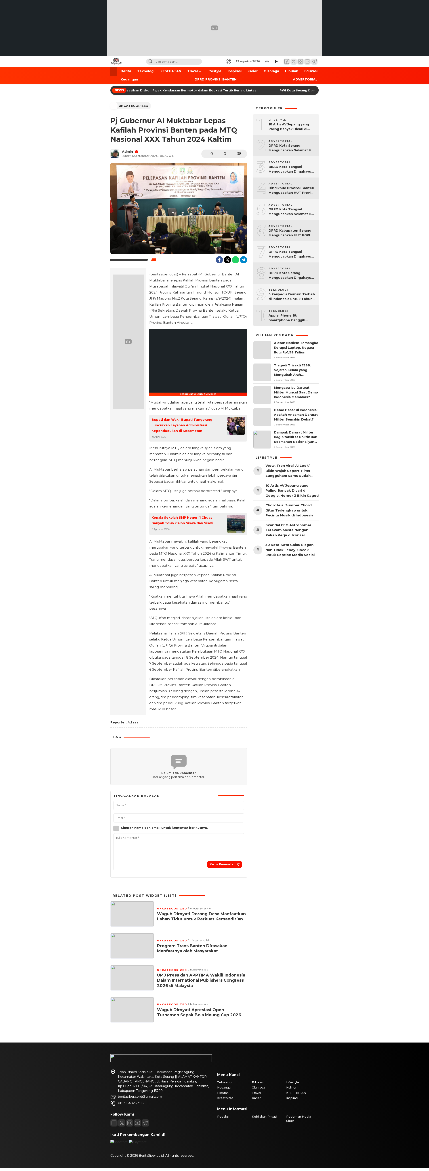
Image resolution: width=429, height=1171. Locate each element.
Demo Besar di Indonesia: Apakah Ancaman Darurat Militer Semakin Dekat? (296, 414)
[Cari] (150, 61)
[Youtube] (137, 1123)
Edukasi (311, 71)
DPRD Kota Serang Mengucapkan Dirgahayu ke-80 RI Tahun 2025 (290, 275)
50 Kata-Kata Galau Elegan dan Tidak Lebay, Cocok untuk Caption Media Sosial (290, 550)
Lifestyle (213, 71)
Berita (126, 71)
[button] (229, 61)
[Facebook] (287, 62)
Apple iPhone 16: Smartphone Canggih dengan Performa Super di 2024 (291, 318)
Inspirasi (235, 71)
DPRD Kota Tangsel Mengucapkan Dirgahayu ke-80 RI (290, 254)
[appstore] (119, 1142)
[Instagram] (300, 62)
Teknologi (145, 71)
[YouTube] (307, 62)
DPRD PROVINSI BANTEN (216, 79)
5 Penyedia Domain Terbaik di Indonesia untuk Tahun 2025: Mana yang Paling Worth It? (292, 296)
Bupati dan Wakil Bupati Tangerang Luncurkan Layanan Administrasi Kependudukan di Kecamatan (181, 425)
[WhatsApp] (235, 259)
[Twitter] (293, 62)
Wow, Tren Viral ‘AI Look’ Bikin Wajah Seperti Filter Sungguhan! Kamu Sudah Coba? (288, 470)
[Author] (115, 154)
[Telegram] (314, 62)
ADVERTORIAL (305, 79)
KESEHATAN (170, 71)
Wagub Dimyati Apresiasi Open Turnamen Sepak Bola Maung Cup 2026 (199, 1012)
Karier (253, 71)
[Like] (206, 153)
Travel (192, 71)
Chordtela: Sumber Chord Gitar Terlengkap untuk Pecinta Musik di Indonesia (289, 510)
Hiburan (291, 71)
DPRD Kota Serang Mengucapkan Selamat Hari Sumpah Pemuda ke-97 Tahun (292, 148)
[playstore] (138, 1142)
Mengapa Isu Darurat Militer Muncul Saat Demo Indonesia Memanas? (296, 392)
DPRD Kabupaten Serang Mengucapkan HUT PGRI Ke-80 (290, 233)
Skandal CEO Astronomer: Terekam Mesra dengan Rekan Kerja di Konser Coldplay (288, 530)
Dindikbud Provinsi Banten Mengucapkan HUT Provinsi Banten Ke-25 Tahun (292, 190)
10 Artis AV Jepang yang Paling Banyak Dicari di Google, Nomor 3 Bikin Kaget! (289, 126)
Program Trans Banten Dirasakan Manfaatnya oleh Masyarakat (192, 948)
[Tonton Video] (276, 62)
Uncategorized (133, 106)
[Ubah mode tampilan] (266, 61)
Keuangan (129, 79)
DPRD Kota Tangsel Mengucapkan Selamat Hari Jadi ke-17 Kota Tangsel (292, 211)
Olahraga (271, 71)
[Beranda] (113, 71)
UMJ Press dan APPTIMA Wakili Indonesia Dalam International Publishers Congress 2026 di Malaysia (201, 980)
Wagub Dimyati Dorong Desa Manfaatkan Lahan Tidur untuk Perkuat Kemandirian (201, 916)
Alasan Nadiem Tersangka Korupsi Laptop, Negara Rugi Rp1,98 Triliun (296, 347)
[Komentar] (219, 153)
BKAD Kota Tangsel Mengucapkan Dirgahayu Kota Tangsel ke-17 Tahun (291, 169)
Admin (127, 152)
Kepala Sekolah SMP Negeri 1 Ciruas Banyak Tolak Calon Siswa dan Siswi (182, 520)
